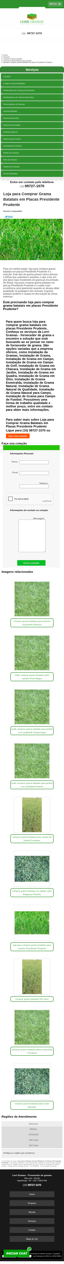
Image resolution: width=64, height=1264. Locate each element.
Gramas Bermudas (11, 118)
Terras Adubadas (10, 174)
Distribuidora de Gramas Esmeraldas (18, 90)
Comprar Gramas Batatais (14, 83)
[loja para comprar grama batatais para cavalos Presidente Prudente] (32, 921)
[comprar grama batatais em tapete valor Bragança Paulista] (32, 867)
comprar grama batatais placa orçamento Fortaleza (32, 1051)
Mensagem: (39, 518)
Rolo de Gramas (10, 160)
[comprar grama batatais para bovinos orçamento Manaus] (32, 597)
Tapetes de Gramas (11, 167)
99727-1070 (34, 33)
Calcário (6, 77)
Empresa (32, 1203)
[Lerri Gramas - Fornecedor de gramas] (32, 17)
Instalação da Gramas (12, 146)
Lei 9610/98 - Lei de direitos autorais (43, 1166)
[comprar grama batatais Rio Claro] (32, 975)
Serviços (32, 69)
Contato (31, 1230)
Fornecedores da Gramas (14, 104)
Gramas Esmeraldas (12, 125)
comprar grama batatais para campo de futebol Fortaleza (32, 839)
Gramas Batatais (10, 111)
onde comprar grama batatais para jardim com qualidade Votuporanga (32, 731)
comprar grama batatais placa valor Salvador (31, 1105)
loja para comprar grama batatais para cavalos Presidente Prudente (32, 947)
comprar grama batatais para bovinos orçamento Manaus (32, 623)
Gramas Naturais (10, 132)
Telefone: (44, 483)
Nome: (15, 461)
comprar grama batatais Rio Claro (32, 999)
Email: (15, 472)
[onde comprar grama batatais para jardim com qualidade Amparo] (32, 759)
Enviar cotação (31, 563)
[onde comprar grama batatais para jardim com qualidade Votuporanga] (32, 705)
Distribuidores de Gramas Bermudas (18, 97)
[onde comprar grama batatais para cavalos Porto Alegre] (32, 652)
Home (32, 1194)
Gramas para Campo (12, 139)
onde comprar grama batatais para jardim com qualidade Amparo (32, 785)
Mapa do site (32, 1239)
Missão (32, 1212)
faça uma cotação (17, 436)
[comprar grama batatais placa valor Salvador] (32, 1080)
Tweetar (9, 216)
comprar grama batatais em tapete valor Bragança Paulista (32, 893)
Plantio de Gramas (11, 153)
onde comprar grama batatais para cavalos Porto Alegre (32, 677)
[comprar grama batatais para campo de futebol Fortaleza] (32, 813)
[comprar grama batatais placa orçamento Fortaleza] (32, 1026)
